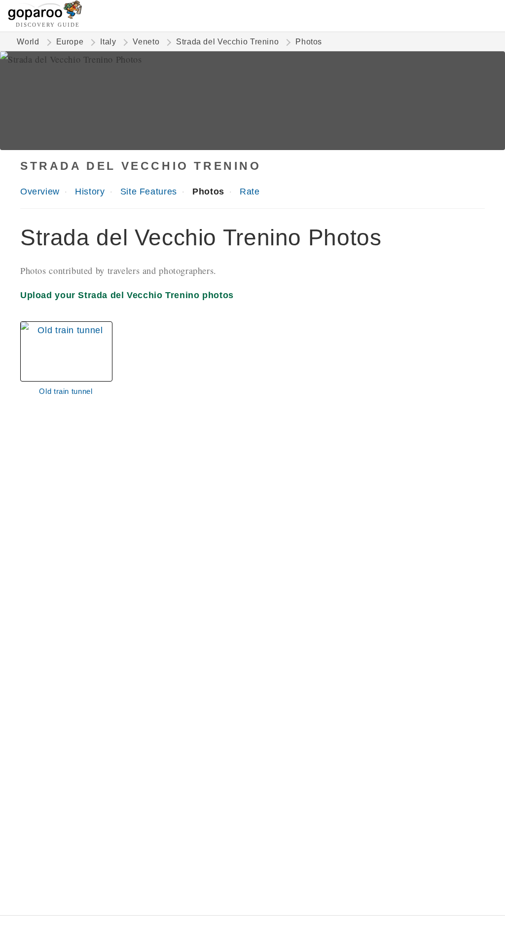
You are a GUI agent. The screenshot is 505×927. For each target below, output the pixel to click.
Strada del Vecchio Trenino (227, 42)
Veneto (146, 42)
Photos (208, 191)
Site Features (148, 191)
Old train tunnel (65, 391)
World (28, 42)
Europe (70, 42)
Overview (40, 191)
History (90, 191)
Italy (108, 42)
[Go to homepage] (45, 17)
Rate (249, 191)
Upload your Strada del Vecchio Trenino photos (127, 295)
